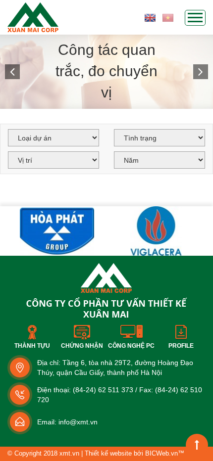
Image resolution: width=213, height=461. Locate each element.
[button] (12, 71)
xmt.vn (69, 453)
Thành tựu (32, 345)
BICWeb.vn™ (164, 453)
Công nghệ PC (131, 345)
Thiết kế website (108, 453)
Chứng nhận (82, 345)
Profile (181, 345)
